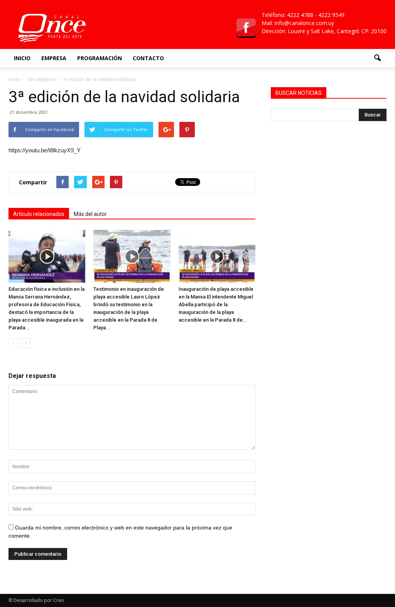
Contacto (148, 58)
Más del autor (90, 214)
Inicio (22, 58)
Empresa (53, 58)
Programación (99, 58)
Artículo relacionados (38, 214)
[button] (377, 58)
